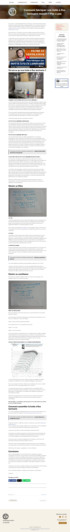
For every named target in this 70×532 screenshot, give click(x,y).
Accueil (11, 2)
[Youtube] (60, 517)
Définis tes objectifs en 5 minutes (60, 27)
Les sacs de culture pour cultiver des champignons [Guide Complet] (61, 63)
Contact (58, 2)
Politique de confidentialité (40, 528)
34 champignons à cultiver (60, 54)
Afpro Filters (24, 227)
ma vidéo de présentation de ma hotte (32, 413)
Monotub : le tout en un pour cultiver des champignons (61, 58)
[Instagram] (66, 517)
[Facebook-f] (63, 517)
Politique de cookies (47, 528)
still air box (16, 28)
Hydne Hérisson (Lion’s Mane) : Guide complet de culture (61, 50)
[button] (12, 480)
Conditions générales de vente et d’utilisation (31, 528)
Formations (34, 2)
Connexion (44, 494)
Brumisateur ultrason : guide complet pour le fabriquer (61, 71)
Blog (43, 2)
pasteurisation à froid (13, 29)
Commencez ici (22, 2)
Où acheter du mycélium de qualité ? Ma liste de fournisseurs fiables (62, 39)
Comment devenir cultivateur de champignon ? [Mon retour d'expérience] (61, 45)
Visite (50, 2)
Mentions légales (22, 528)
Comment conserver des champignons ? (62, 68)
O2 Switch (37, 529)
